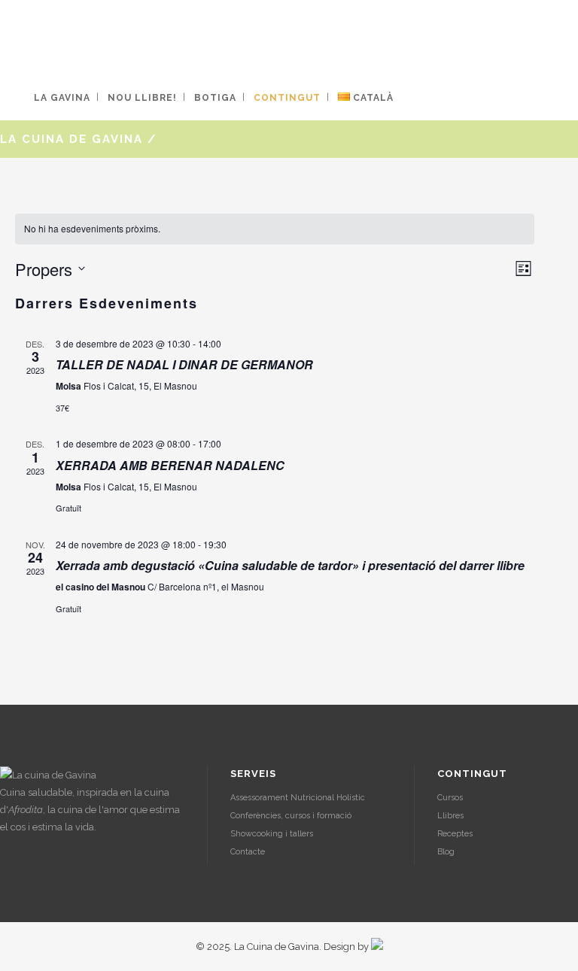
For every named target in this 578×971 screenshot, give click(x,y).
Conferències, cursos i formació (290, 816)
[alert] (274, 229)
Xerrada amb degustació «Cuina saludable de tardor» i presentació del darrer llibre (290, 565)
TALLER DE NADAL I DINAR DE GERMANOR (184, 364)
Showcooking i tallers (271, 834)
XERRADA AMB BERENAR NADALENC (170, 465)
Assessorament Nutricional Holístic (297, 798)
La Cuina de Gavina (71, 139)
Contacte (247, 852)
